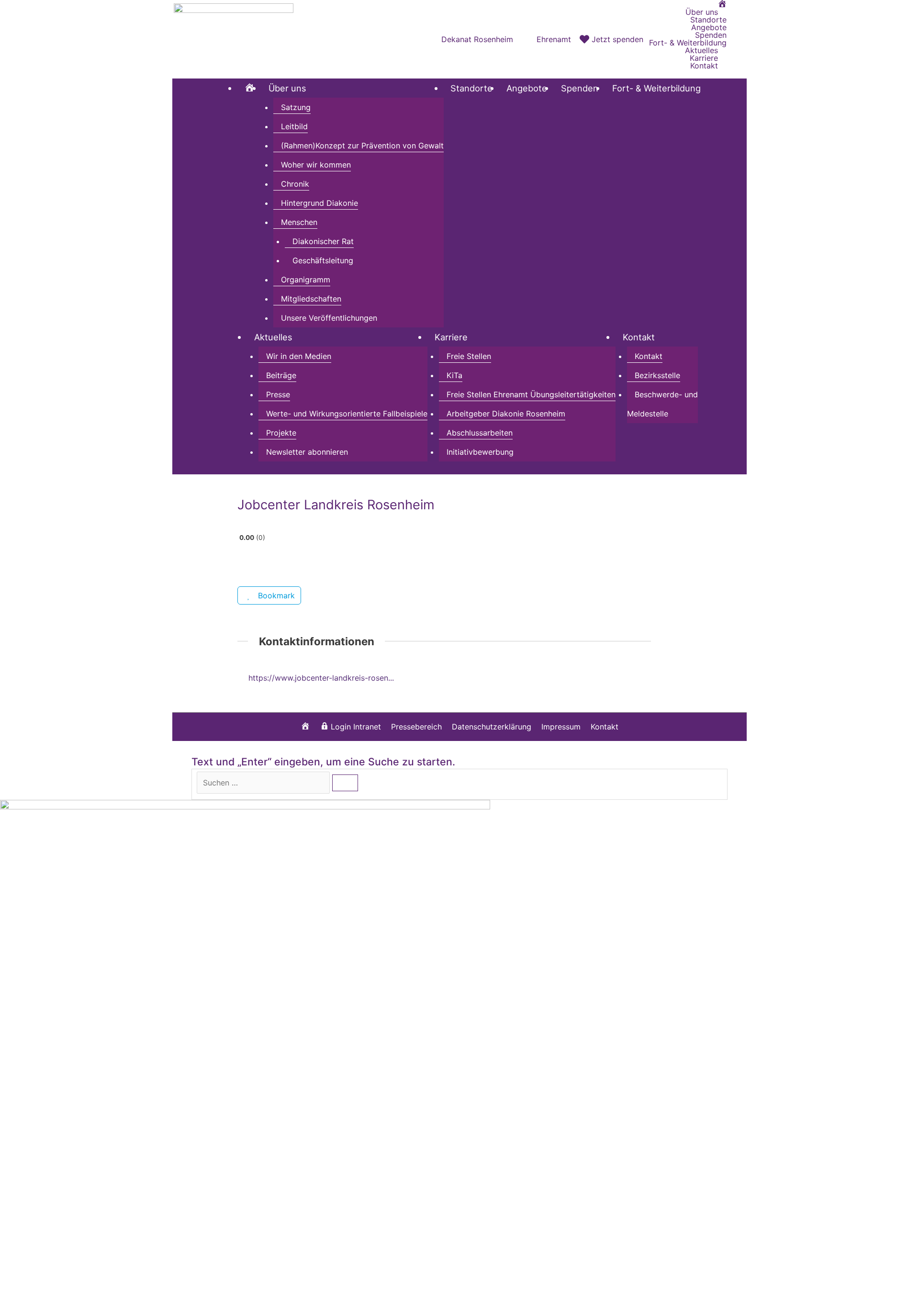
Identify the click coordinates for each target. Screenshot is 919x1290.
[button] (736, 39)
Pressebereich (416, 726)
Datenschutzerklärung (491, 726)
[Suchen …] (264, 782)
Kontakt (604, 726)
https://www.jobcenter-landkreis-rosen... (321, 678)
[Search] (345, 782)
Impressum (561, 726)
